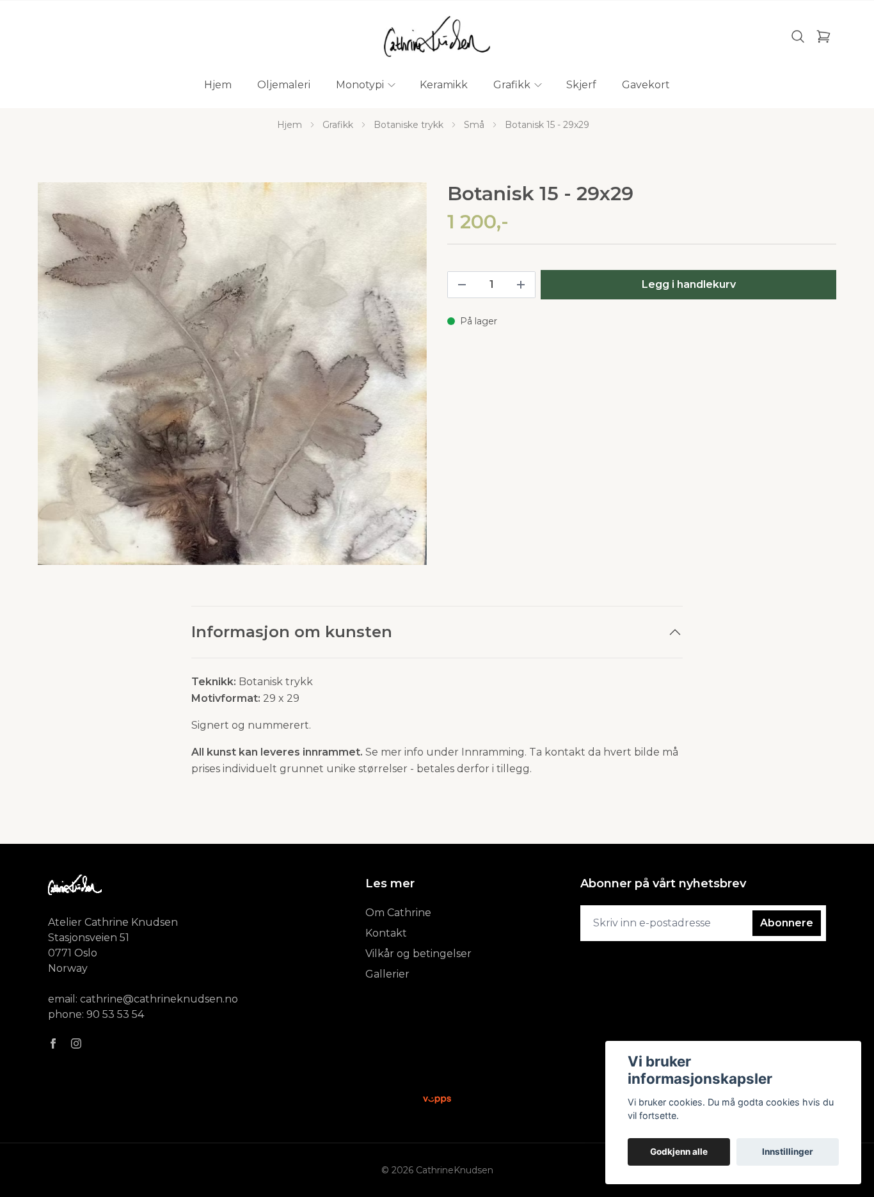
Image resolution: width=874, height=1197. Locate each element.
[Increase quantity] (521, 284)
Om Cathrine (398, 913)
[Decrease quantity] (462, 284)
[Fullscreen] (232, 373)
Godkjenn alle (679, 1151)
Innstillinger (787, 1151)
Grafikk (337, 125)
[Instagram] (76, 1043)
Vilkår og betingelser (418, 953)
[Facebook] (53, 1043)
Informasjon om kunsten (291, 631)
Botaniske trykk (408, 125)
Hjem (289, 125)
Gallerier (387, 974)
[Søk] (798, 36)
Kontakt (386, 933)
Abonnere (786, 923)
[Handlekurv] (823, 36)
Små (474, 125)
